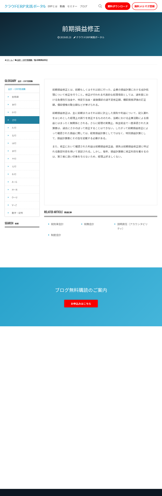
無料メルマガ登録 (144, 6)
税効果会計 (57, 224)
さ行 (14, 120)
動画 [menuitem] (62, 6)
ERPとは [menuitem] (52, 6)
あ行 (14, 104)
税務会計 (89, 224)
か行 (14, 112)
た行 (14, 127)
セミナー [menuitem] (72, 6)
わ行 (14, 174)
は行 (14, 143)
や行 (14, 158)
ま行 (14, 150)
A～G (14, 181)
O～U (14, 197)
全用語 (15, 96)
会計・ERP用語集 (17, 89)
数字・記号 (17, 212)
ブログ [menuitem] (83, 6)
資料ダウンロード (118, 6)
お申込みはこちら (81, 303)
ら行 (14, 166)
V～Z (14, 205)
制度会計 (56, 235)
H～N (14, 189)
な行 (14, 135)
